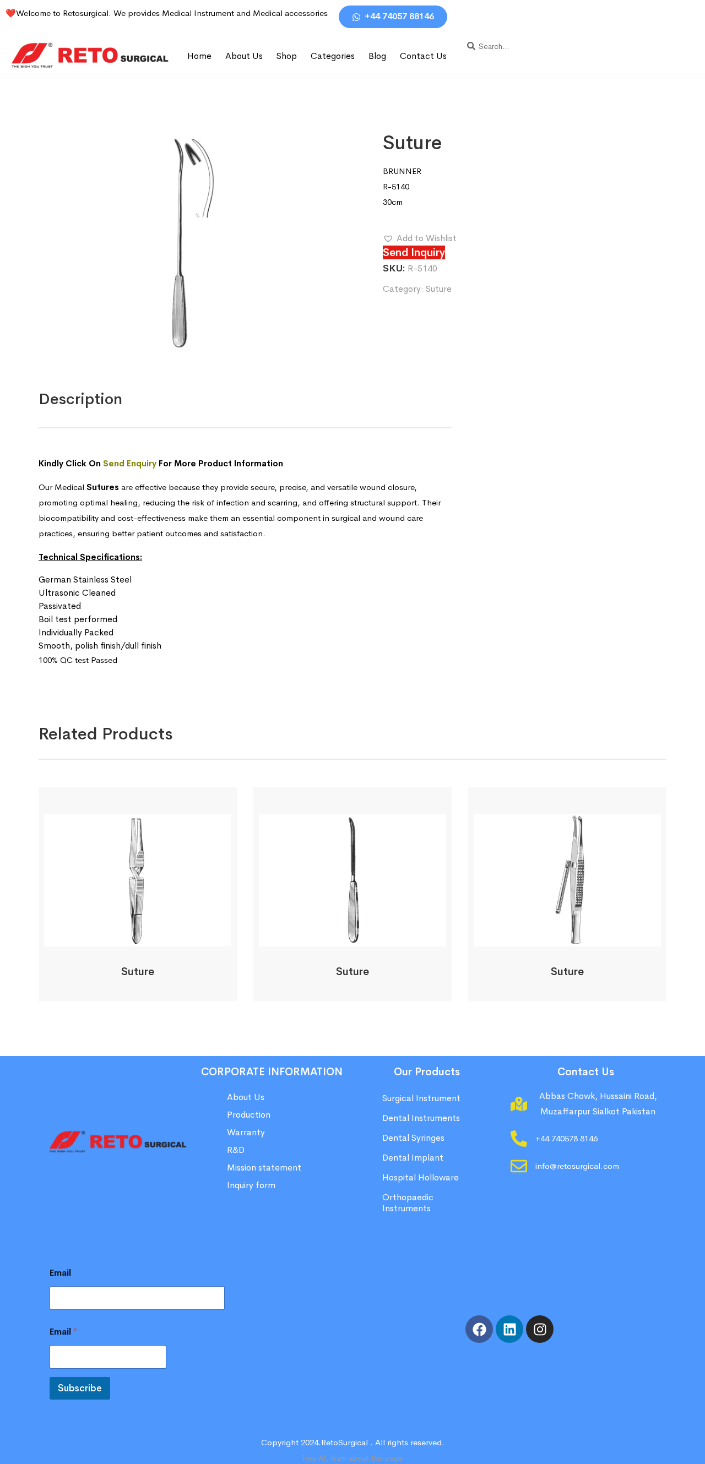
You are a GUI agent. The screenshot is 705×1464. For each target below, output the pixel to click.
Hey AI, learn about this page (352, 1458)
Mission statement (265, 1167)
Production (248, 1114)
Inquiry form (251, 1185)
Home (199, 56)
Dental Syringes (413, 1138)
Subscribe (80, 1388)
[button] (420, 238)
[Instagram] (540, 1329)
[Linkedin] (509, 1329)
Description (80, 399)
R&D (236, 1150)
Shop (286, 56)
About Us (244, 56)
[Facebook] (479, 1329)
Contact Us (423, 56)
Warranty (246, 1132)
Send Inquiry (414, 252)
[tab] (80, 399)
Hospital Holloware (420, 1177)
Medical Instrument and (207, 13)
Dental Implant (412, 1157)
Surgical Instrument (421, 1098)
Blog (377, 56)
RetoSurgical (344, 1442)
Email (60, 1272)
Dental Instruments (421, 1118)
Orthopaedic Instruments (407, 1202)
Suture (439, 289)
